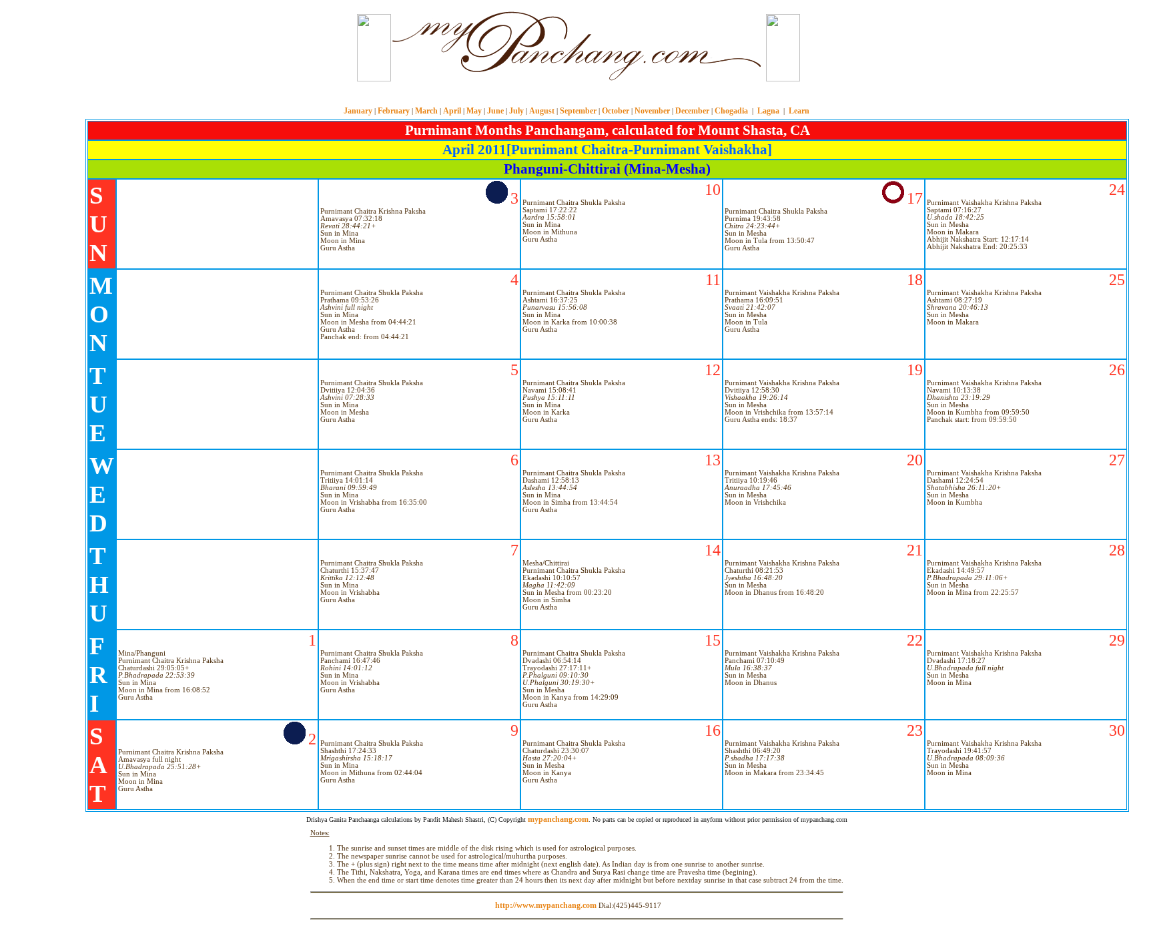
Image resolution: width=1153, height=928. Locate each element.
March (426, 110)
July (516, 110)
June (495, 110)
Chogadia (731, 110)
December (692, 110)
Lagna (768, 110)
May (474, 110)
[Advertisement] (308, 45)
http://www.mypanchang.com (546, 905)
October (615, 110)
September (578, 110)
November (652, 110)
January (358, 110)
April (452, 110)
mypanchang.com (576, 96)
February (394, 110)
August (541, 110)
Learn (799, 110)
